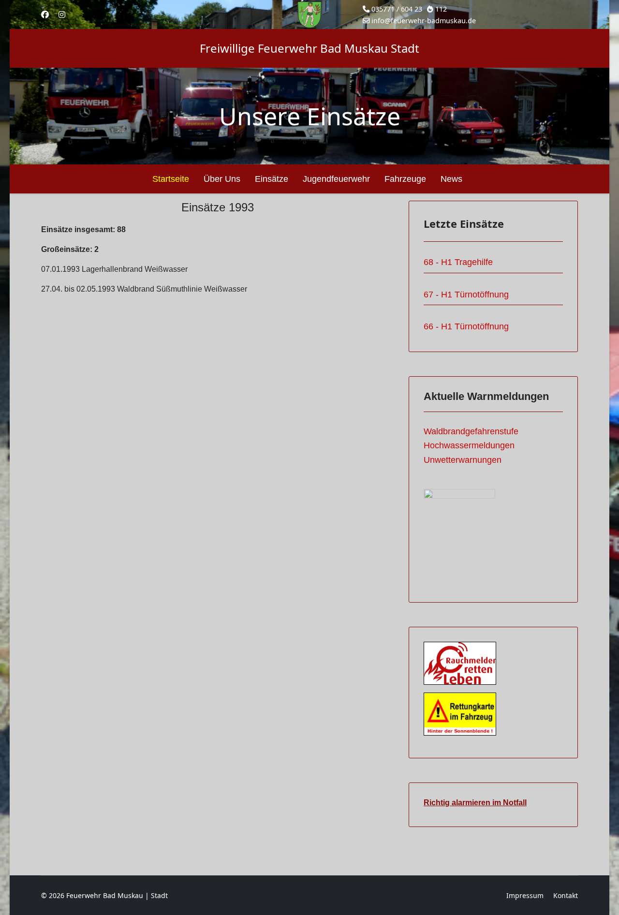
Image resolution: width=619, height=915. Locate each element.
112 (441, 9)
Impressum (525, 895)
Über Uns (222, 179)
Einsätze (271, 179)
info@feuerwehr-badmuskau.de (423, 20)
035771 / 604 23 (396, 9)
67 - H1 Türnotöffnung (466, 294)
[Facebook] (45, 14)
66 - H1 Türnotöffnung (466, 326)
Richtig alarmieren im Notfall (475, 802)
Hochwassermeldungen (469, 445)
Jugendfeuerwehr (336, 179)
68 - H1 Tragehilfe (458, 262)
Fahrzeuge (405, 179)
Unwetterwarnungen (462, 460)
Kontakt (565, 895)
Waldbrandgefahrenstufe (471, 431)
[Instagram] (62, 14)
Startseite (170, 179)
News (451, 179)
